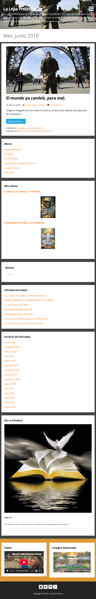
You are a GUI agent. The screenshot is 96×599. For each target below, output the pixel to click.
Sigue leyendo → (16, 121)
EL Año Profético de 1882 (16, 305)
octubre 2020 (10, 351)
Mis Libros (9, 172)
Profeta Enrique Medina (35, 105)
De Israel (8, 154)
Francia (26, 131)
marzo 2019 (9, 360)
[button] (92, 6)
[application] (24, 562)
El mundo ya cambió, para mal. (36, 98)
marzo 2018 (9, 407)
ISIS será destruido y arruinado (18, 314)
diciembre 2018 (11, 365)
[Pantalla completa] (40, 571)
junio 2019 (9, 356)
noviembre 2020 (12, 347)
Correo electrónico (55, 587)
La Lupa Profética (19, 9)
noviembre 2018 (12, 370)
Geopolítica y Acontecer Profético (30, 128)
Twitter (46, 587)
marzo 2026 (9, 342)
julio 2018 (8, 388)
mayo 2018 (9, 397)
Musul (32, 131)
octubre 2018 (10, 374)
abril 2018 (9, 402)
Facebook (41, 587)
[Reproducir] (7, 571)
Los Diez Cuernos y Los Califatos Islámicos (24, 323)
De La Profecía (11, 158)
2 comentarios (56, 105)
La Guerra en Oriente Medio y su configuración (26, 318)
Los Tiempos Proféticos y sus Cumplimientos (25, 295)
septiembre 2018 (12, 379)
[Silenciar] (36, 571)
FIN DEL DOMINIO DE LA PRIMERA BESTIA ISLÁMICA (29, 300)
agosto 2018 (10, 384)
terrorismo (48, 131)
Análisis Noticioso (12, 149)
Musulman (39, 131)
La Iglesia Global (12, 168)
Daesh (20, 131)
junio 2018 (9, 393)
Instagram (50, 587)
